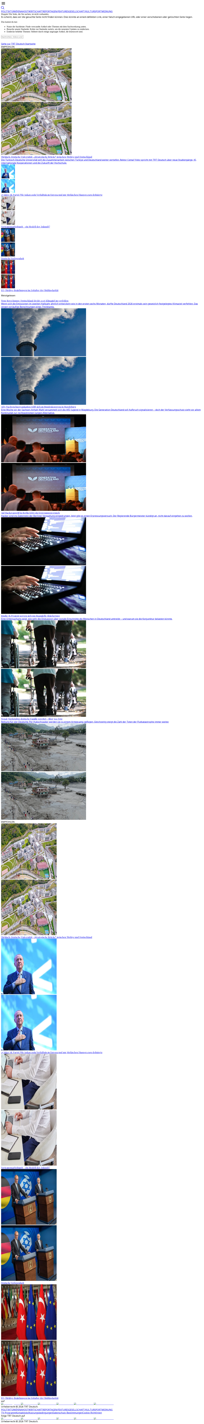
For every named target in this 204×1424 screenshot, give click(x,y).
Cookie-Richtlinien (92, 1412)
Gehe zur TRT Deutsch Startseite (18, 43)
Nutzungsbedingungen (40, 1412)
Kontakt (20, 1412)
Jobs (26, 1412)
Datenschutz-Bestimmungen (68, 1412)
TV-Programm (8, 1412)
